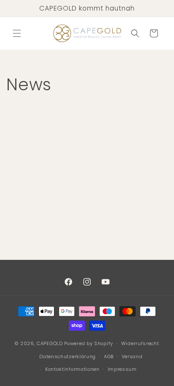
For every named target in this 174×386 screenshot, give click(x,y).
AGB (109, 356)
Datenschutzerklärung (67, 356)
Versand (132, 356)
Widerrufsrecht (140, 343)
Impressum (122, 369)
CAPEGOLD (50, 343)
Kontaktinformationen (72, 369)
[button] (17, 33)
